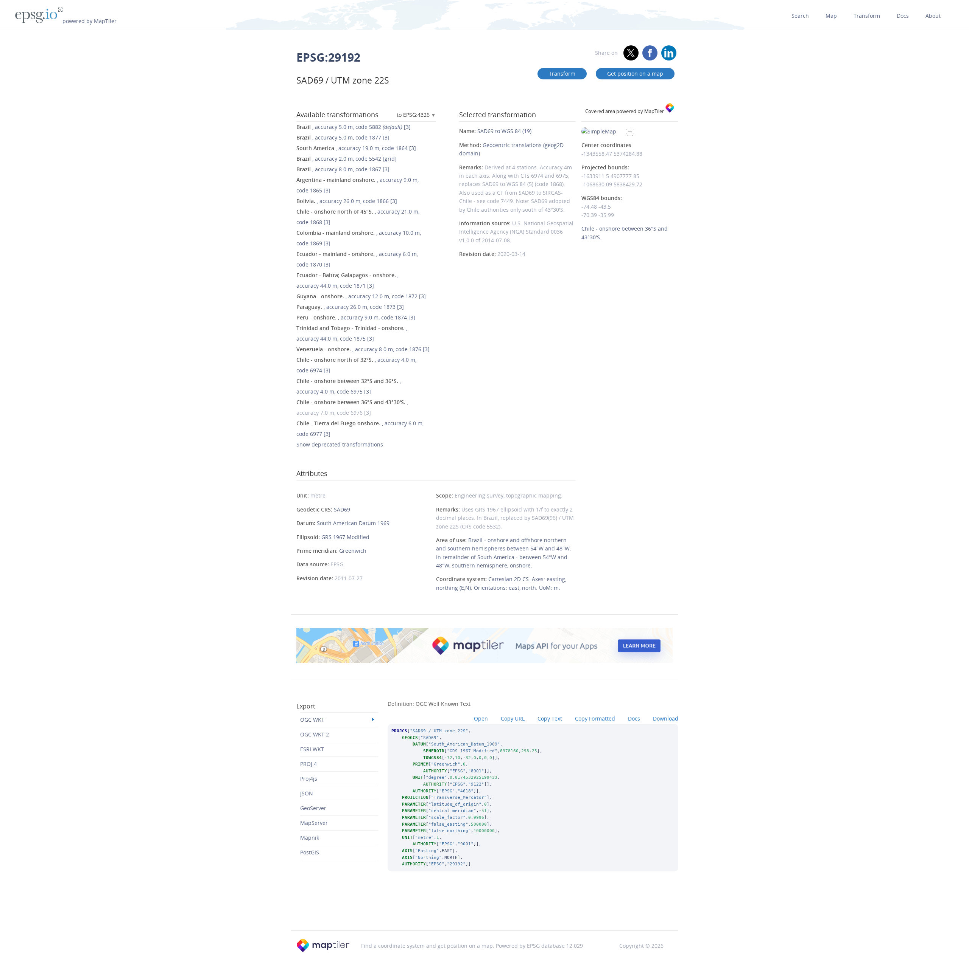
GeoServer (313, 808)
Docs (903, 15)
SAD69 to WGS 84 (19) (504, 131)
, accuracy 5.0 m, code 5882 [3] (353, 126)
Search (800, 15)
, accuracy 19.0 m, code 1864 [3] (356, 148)
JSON (306, 793)
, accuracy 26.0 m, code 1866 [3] (346, 201)
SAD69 (342, 509)
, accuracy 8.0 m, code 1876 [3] (363, 349)
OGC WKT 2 (314, 734)
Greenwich (352, 550)
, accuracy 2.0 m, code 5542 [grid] (346, 158)
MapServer (314, 822)
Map (831, 15)
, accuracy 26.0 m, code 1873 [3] (350, 306)
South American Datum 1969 (353, 523)
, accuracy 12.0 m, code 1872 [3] (361, 296)
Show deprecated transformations (339, 444)
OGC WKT (312, 719)
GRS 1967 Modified (345, 537)
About (933, 15)
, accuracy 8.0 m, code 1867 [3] (342, 169)
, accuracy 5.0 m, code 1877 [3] (342, 137)
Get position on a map (635, 73)
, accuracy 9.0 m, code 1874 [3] (355, 317)
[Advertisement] (484, 911)
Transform (867, 15)
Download (665, 718)
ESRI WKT (312, 749)
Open (481, 718)
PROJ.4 (308, 763)
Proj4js (308, 778)
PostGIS (309, 852)
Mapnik (309, 837)
